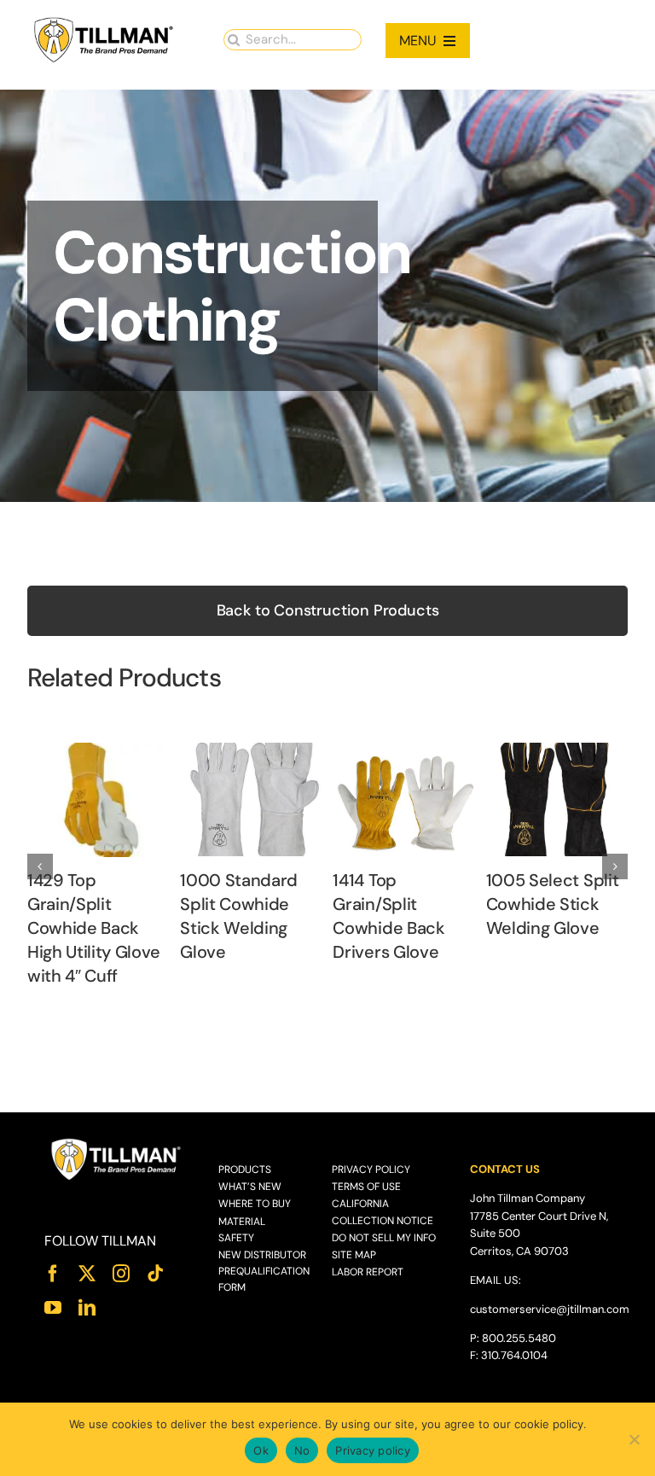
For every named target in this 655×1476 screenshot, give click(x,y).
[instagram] (121, 1273)
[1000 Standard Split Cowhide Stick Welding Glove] (251, 752)
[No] (633, 1439)
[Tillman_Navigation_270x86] (104, 22)
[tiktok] (155, 1273)
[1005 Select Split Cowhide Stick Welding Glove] (557, 752)
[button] (40, 866)
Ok (261, 1450)
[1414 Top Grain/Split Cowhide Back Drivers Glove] (403, 752)
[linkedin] (87, 1307)
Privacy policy (372, 1450)
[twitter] (87, 1273)
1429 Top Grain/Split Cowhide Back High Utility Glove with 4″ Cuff (93, 928)
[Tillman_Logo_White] (116, 1143)
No (302, 1450)
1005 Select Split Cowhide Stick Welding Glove (552, 904)
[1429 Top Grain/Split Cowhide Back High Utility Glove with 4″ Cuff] (98, 752)
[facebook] (52, 1273)
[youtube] (52, 1307)
